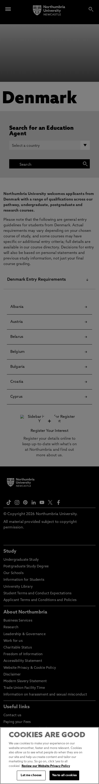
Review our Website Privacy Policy (46, 766)
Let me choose (31, 775)
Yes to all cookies (64, 775)
